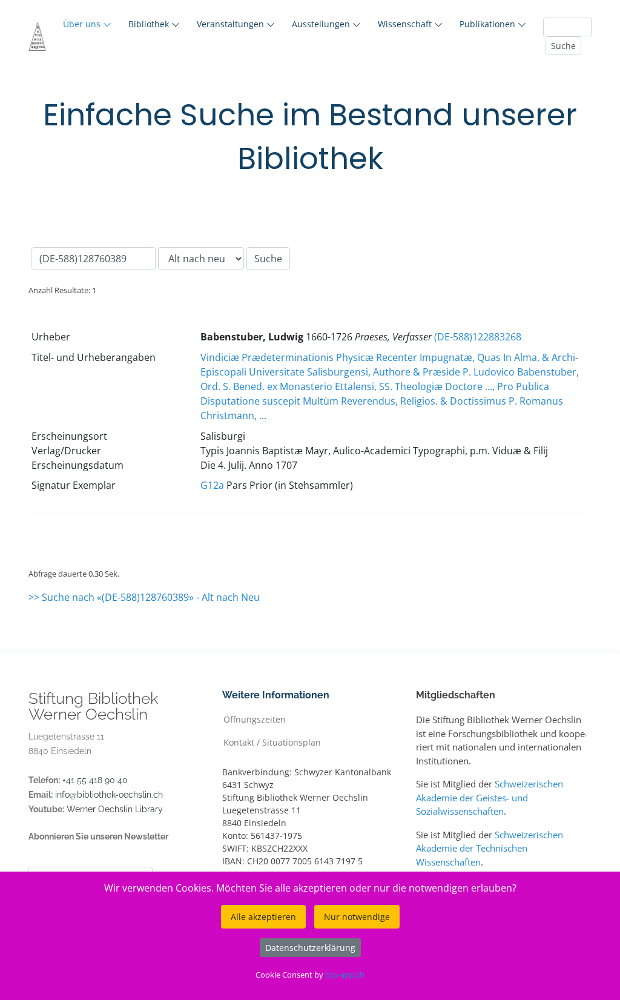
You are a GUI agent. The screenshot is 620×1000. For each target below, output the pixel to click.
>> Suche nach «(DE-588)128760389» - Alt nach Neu (144, 597)
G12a (212, 485)
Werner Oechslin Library (115, 809)
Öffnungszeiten (254, 719)
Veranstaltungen (231, 24)
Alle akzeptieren (263, 916)
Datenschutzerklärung (310, 947)
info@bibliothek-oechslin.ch (109, 795)
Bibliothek (149, 24)
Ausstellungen (322, 24)
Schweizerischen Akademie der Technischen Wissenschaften (489, 848)
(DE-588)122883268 (477, 336)
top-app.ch (344, 974)
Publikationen (489, 24)
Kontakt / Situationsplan (272, 742)
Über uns (83, 24)
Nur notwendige (357, 916)
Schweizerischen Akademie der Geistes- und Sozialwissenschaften (489, 797)
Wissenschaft (406, 24)
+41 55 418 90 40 (95, 780)
